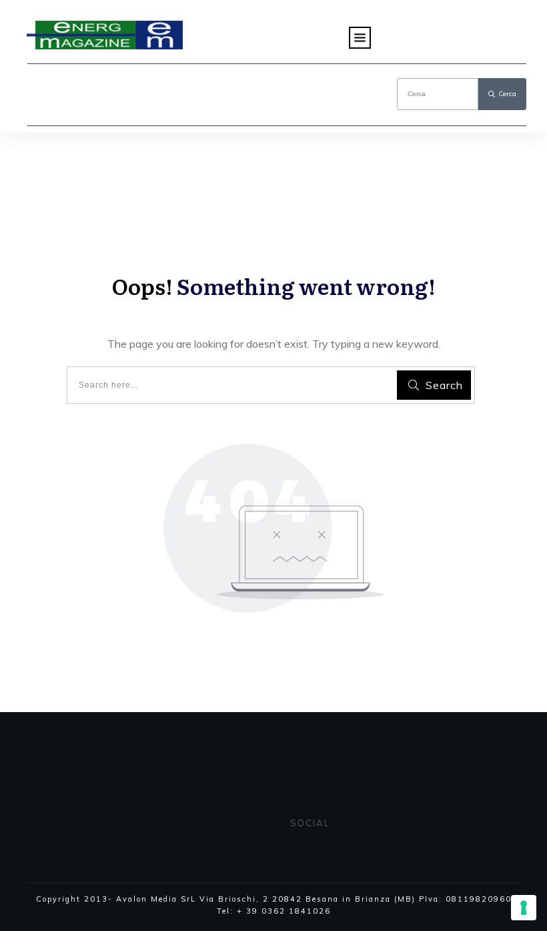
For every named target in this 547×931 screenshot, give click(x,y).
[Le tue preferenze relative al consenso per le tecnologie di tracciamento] (523, 907)
